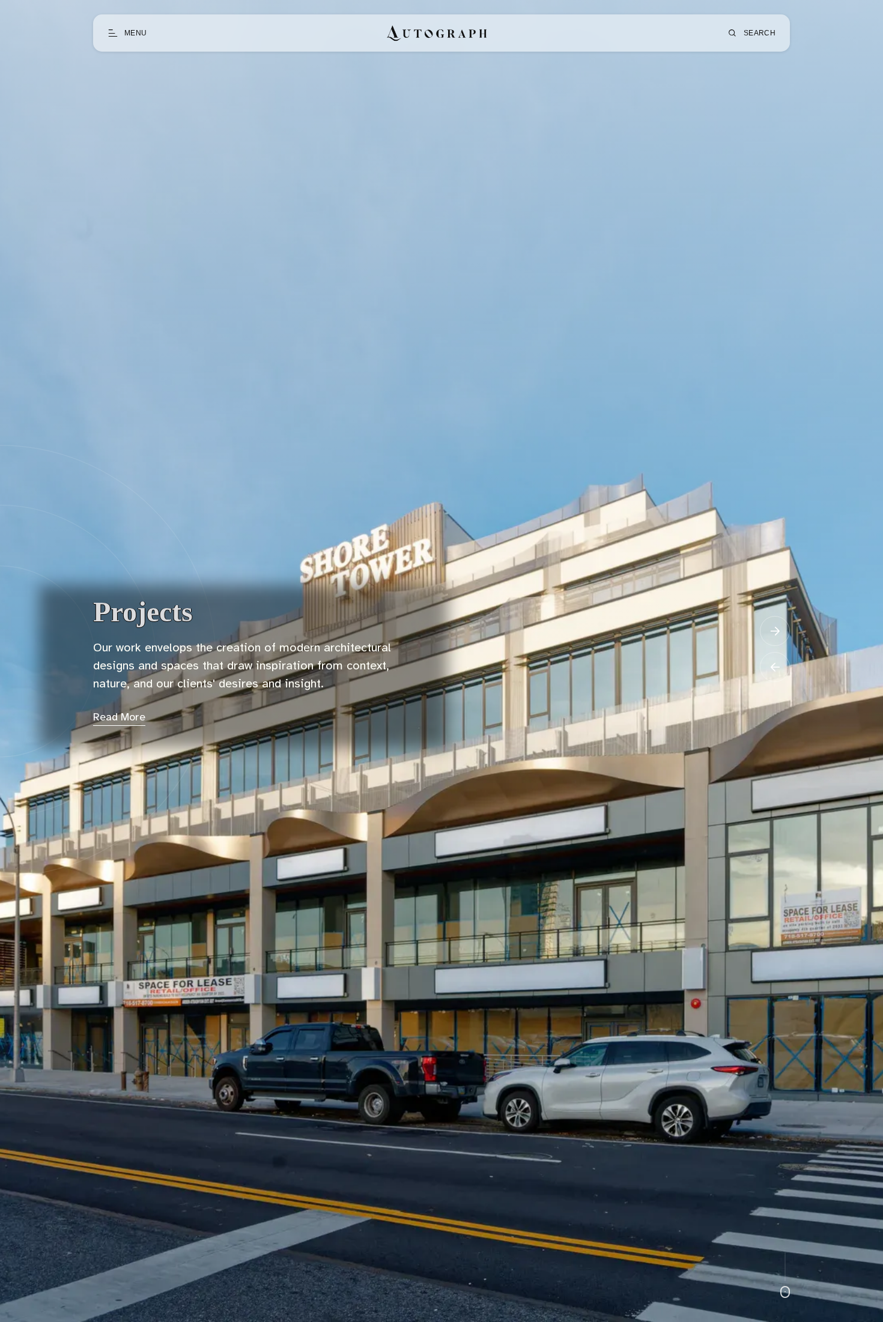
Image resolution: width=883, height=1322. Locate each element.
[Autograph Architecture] (437, 33)
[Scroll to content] (785, 1275)
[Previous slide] (775, 667)
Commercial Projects (222, 611)
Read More (119, 717)
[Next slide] (775, 631)
